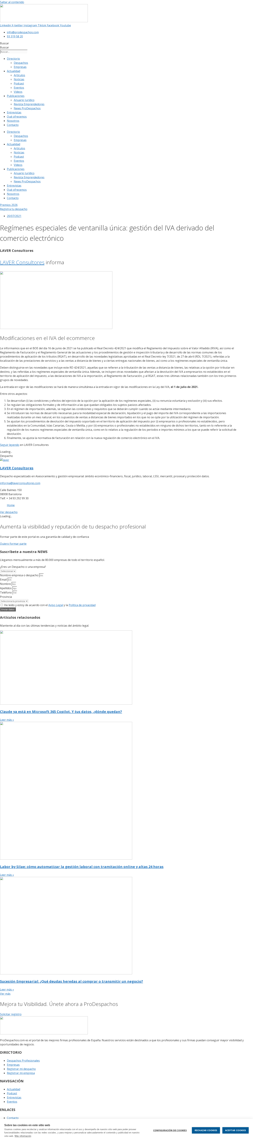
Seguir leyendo (9, 445)
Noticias (19, 79)
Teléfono (6, 592)
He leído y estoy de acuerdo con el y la (50, 605)
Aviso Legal (55, 605)
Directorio (13, 59)
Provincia (6, 597)
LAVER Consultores (22, 262)
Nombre (6, 584)
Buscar (4, 43)
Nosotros (13, 121)
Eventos (19, 88)
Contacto (13, 125)
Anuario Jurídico (24, 100)
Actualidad (13, 71)
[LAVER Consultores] (4, 460)
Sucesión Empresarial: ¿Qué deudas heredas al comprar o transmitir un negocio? (71, 981)
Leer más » (7, 720)
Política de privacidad (82, 605)
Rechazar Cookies (206, 1130)
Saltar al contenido (12, 2)
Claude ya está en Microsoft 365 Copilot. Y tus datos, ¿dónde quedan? (61, 711)
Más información (23, 1136)
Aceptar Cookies (235, 1130)
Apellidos (6, 588)
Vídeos (18, 92)
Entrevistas (14, 112)
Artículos (19, 75)
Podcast (19, 83)
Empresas (20, 67)
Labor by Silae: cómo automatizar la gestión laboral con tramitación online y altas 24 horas (82, 866)
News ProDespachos (27, 108)
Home (11, 505)
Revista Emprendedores (29, 104)
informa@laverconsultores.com (20, 483)
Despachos (21, 63)
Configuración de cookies (170, 1130)
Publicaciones (15, 96)
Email (4, 579)
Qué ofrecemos (17, 116)
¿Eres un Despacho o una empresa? (23, 567)
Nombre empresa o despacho (19, 575)
